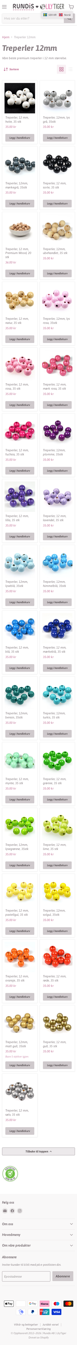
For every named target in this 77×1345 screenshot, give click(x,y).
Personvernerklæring (38, 1328)
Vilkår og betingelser (26, 1324)
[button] (57, 14)
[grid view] (61, 69)
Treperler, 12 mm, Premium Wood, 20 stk (18, 253)
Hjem (5, 37)
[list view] (70, 69)
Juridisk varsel (51, 1324)
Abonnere (63, 1276)
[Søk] (69, 18)
